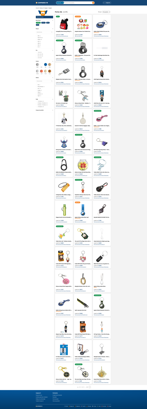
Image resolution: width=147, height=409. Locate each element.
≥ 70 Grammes (41, 106)
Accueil (37, 8)
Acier (39, 88)
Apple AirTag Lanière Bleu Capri (82, 217)
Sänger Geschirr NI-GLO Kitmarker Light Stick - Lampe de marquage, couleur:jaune (64, 217)
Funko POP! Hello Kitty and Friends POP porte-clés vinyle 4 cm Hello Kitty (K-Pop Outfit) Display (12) (83, 263)
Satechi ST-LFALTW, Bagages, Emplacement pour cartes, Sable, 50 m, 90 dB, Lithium (83, 125)
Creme (46, 73)
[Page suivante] (90, 387)
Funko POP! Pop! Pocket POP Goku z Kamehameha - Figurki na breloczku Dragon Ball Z (83, 334)
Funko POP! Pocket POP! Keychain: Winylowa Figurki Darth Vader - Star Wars (64, 263)
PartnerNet (55, 397)
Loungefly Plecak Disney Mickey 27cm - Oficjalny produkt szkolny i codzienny (64, 31)
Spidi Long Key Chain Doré (80, 310)
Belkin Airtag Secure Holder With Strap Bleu (64, 310)
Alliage (39, 92)
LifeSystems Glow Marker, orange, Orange (64, 194)
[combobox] (75, 2)
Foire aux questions (56, 400)
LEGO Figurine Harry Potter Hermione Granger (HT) (102, 79)
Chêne (50, 67)
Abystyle (40, 39)
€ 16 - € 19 (40, 54)
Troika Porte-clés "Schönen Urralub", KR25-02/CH (64, 241)
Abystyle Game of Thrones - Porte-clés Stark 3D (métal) (102, 356)
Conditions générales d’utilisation (42, 397)
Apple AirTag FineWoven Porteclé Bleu (64, 55)
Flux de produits (55, 399)
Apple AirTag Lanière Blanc (100, 286)
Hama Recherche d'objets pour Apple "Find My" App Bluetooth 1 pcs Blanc (102, 241)
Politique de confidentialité (40, 399)
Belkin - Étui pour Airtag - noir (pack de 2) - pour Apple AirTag (83, 79)
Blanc (41, 67)
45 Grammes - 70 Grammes (43, 104)
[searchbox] (44, 32)
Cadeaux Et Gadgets (44, 8)
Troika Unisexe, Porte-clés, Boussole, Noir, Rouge (102, 194)
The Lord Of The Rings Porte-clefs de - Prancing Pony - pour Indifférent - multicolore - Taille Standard (83, 241)
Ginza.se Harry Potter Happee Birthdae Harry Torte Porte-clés (64, 286)
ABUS (39, 35)
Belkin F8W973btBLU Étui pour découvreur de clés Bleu (102, 31)
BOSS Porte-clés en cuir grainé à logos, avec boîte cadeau (102, 263)
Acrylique (40, 90)
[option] (38, 23)
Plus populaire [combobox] (105, 11)
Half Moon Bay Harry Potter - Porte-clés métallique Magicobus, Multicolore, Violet (102, 149)
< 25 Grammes (41, 101)
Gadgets (50, 8)
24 (87, 387)
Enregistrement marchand (57, 395)
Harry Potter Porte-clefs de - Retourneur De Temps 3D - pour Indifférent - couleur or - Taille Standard (102, 379)
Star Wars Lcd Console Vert (61, 103)
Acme (39, 41)
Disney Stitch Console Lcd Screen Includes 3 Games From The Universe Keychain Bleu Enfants (64, 149)
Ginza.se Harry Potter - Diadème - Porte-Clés (83, 103)
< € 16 (40, 52)
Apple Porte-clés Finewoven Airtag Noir (83, 149)
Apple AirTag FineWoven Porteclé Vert (102, 310)
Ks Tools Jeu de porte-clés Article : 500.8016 (64, 356)
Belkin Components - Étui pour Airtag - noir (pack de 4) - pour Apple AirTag (83, 55)
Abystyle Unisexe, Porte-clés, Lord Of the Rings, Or (83, 286)
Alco (39, 46)
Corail (41, 73)
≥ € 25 (40, 57)
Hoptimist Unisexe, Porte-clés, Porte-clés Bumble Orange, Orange (83, 194)
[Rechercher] (93, 3)
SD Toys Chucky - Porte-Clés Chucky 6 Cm (102, 334)
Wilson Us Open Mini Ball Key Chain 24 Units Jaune (83, 172)
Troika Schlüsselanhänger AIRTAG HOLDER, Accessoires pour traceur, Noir (83, 356)
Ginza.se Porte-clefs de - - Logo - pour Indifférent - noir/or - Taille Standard (64, 379)
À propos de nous (39, 395)
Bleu (45, 67)
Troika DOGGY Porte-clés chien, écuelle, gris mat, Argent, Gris (102, 172)
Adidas (39, 43)
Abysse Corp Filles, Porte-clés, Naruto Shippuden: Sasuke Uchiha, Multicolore (64, 334)
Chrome (37, 73)
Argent (37, 67)
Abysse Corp (40, 37)
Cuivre (50, 73)
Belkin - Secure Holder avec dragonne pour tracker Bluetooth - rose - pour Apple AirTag (102, 125)
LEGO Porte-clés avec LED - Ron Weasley (102, 103)
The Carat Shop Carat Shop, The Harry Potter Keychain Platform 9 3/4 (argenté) (83, 379)
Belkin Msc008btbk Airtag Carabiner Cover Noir (64, 172)
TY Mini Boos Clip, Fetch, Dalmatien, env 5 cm (64, 125)
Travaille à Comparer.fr (40, 400)
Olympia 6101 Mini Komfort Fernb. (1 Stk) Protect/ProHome (64, 79)
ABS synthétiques (41, 86)
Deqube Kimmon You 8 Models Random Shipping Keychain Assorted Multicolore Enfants (83, 31)
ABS (39, 84)
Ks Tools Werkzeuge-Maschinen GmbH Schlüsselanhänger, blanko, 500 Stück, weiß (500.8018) (102, 55)
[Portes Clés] (63, 2)
